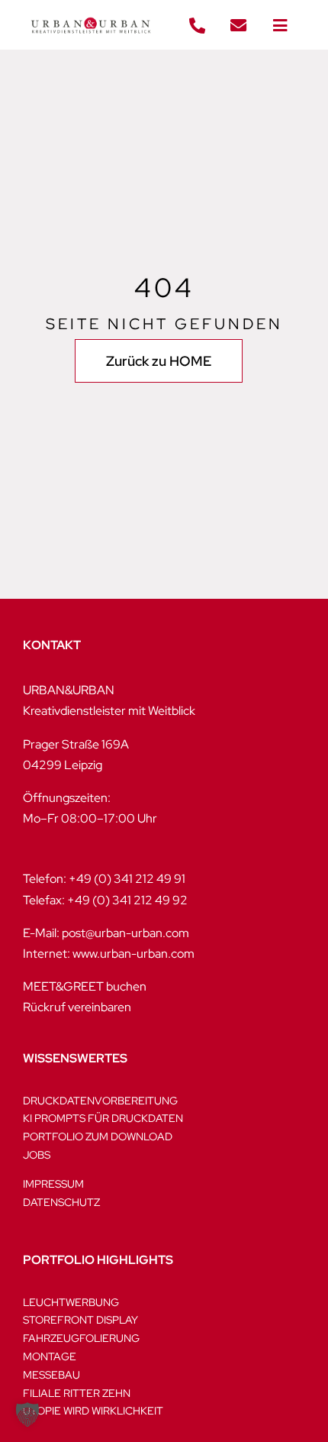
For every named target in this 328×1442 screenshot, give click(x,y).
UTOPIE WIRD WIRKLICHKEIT (93, 1411)
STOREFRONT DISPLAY (80, 1320)
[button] (27, 1414)
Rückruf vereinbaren (77, 1007)
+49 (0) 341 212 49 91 (127, 879)
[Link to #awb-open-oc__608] (280, 26)
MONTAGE (49, 1356)
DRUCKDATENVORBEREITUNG (100, 1100)
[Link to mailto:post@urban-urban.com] (239, 26)
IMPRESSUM (53, 1184)
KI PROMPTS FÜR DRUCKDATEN (103, 1118)
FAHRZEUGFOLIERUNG (81, 1338)
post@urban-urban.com (125, 933)
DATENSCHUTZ (61, 1202)
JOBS (36, 1155)
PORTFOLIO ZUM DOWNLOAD (97, 1136)
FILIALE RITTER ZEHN (76, 1393)
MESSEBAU (51, 1375)
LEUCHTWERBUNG (71, 1302)
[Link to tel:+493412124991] (197, 26)
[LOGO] (91, 13)
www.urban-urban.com (133, 954)
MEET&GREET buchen (84, 986)
